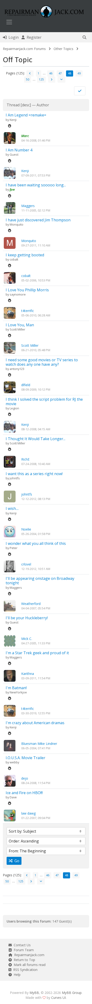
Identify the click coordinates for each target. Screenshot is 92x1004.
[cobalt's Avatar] (10, 277)
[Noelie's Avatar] (10, 531)
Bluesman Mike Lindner (39, 743)
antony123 (17, 369)
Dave (13, 797)
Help (16, 974)
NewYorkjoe (18, 692)
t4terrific (27, 310)
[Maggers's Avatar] (10, 207)
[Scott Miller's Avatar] (10, 347)
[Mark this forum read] (79, 90)
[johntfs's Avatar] (10, 496)
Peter (13, 548)
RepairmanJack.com (28, 955)
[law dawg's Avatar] (10, 815)
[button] (84, 37)
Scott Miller (17, 329)
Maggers (28, 206)
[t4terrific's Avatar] (10, 312)
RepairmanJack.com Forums (24, 48)
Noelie (26, 529)
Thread (13, 105)
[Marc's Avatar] (10, 137)
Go (16, 860)
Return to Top (23, 960)
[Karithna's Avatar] (10, 675)
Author (43, 105)
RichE (25, 459)
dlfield (25, 385)
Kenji (13, 120)
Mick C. (26, 638)
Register (33, 37)
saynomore (18, 294)
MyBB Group (72, 992)
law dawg (28, 813)
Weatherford (31, 603)
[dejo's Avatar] (10, 780)
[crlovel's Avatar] (10, 566)
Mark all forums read (29, 964)
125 (41, 79)
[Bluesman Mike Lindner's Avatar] (10, 745)
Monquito (16, 224)
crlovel (26, 564)
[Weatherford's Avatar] (10, 605)
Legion (14, 408)
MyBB (34, 992)
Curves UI (58, 997)
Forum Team (23, 950)
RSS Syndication (24, 969)
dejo (24, 778)
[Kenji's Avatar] (10, 172)
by (8, 120)
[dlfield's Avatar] (10, 387)
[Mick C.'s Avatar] (10, 640)
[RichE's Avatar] (10, 461)
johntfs (15, 478)
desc (26, 105)
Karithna (27, 673)
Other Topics (63, 48)
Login (13, 37)
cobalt (14, 259)
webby (14, 762)
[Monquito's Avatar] (10, 242)
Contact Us (21, 945)
